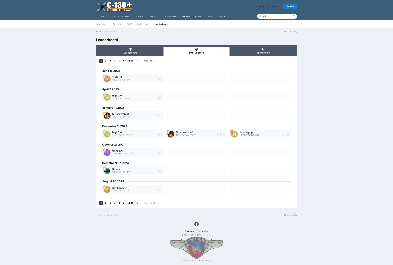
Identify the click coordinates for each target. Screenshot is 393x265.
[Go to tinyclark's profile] (107, 152)
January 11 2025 (113, 107)
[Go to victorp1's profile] (107, 78)
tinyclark (117, 150)
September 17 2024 (115, 163)
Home (101, 16)
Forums (139, 16)
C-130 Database (168, 16)
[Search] (293, 16)
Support (222, 16)
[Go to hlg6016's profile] (107, 97)
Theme (189, 231)
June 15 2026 (111, 70)
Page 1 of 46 (150, 61)
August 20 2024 (113, 181)
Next (130, 61)
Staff (129, 24)
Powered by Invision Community (196, 260)
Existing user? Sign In (267, 6)
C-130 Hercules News (120, 16)
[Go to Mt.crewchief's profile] (107, 115)
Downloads (101, 24)
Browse (186, 16)
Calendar (117, 24)
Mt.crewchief (120, 113)
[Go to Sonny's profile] (107, 171)
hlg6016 (117, 95)
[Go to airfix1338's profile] (107, 189)
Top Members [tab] (262, 52)
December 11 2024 (114, 126)
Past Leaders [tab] (196, 52)
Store (210, 16)
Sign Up (290, 6)
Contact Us (202, 231)
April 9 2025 (110, 89)
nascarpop (246, 132)
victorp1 (117, 77)
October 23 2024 (113, 144)
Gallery (152, 16)
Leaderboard (161, 24)
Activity (198, 16)
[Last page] (137, 61)
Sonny (116, 169)
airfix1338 (118, 187)
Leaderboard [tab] (130, 52)
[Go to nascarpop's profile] (234, 134)
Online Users (143, 24)
